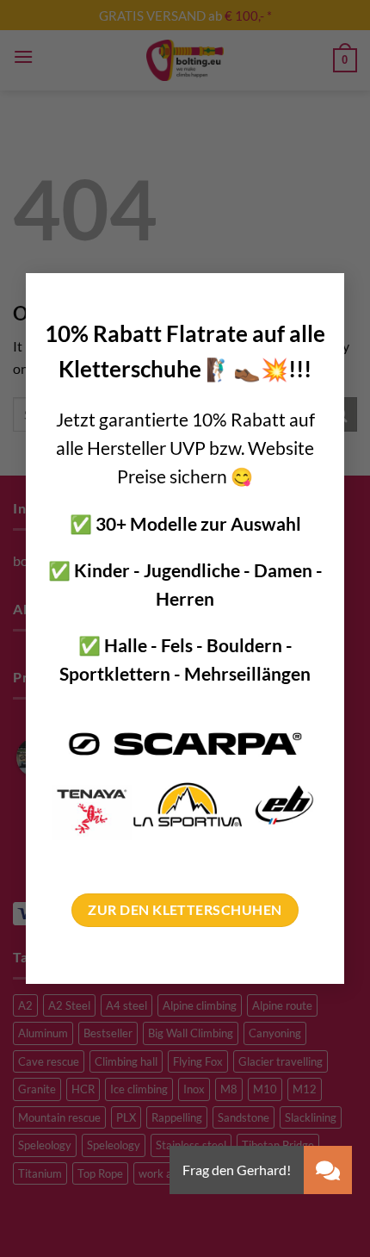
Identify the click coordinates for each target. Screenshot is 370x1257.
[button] (328, 1170)
